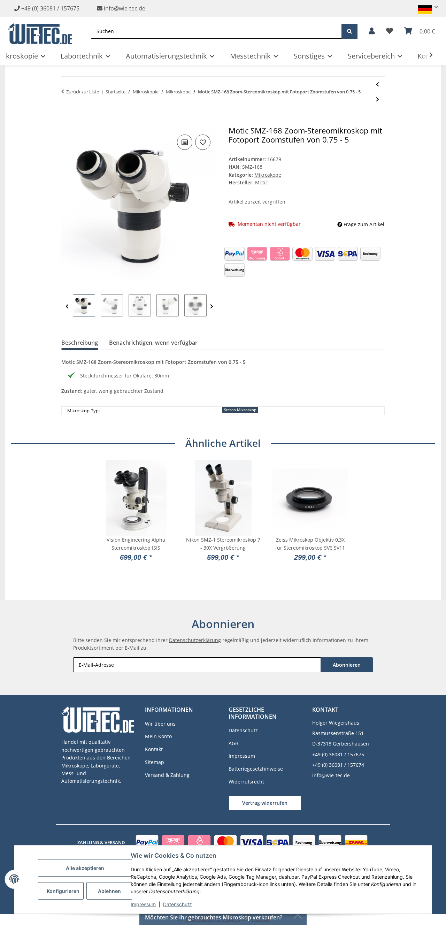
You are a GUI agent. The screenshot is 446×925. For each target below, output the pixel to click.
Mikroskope (267, 174)
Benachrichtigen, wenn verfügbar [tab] (153, 342)
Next (211, 306)
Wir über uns (160, 723)
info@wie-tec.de (123, 8)
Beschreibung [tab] (79, 342)
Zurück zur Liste (82, 92)
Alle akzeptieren (85, 868)
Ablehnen (109, 891)
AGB (233, 743)
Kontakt (154, 749)
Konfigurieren (63, 891)
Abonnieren (347, 665)
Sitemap (154, 762)
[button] (425, 7)
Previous (67, 306)
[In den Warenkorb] (66, 122)
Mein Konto (158, 736)
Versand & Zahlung (167, 775)
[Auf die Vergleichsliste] (184, 142)
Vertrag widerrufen (264, 803)
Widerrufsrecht (246, 781)
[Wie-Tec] (40, 31)
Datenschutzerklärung (195, 640)
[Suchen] (349, 31)
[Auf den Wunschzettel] (202, 142)
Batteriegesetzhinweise (256, 768)
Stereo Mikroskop (240, 409)
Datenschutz (177, 904)
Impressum (143, 904)
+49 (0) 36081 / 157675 (50, 8)
